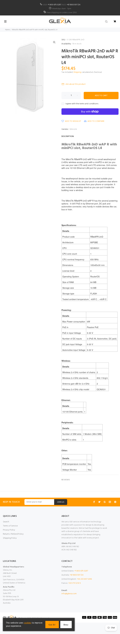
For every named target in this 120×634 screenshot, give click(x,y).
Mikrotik (73, 129)
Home (7, 29)
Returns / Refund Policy (13, 534)
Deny (66, 625)
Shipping (77, 72)
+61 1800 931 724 (73, 4)
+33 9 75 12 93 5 (74, 583)
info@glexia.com (69, 593)
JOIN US (60, 502)
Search (6, 521)
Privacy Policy (9, 530)
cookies (27, 623)
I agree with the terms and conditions (81, 103)
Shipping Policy (10, 538)
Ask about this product (76, 84)
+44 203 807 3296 (84, 579)
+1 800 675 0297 (54, 4)
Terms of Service (10, 526)
